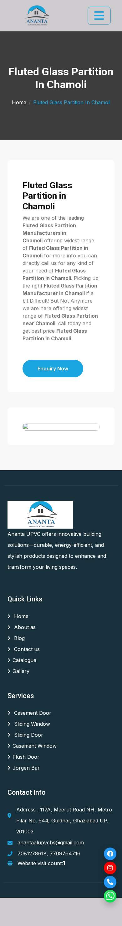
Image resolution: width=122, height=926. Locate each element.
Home (19, 102)
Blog (19, 638)
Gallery (21, 671)
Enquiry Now (53, 368)
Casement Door (32, 713)
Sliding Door (28, 735)
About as (24, 627)
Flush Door (26, 757)
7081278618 (32, 853)
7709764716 (65, 853)
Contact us (26, 649)
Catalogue (24, 660)
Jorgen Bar (26, 768)
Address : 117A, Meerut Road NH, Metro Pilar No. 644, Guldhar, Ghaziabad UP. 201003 (64, 820)
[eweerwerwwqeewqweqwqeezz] (36, 15)
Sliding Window (31, 724)
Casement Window (35, 746)
